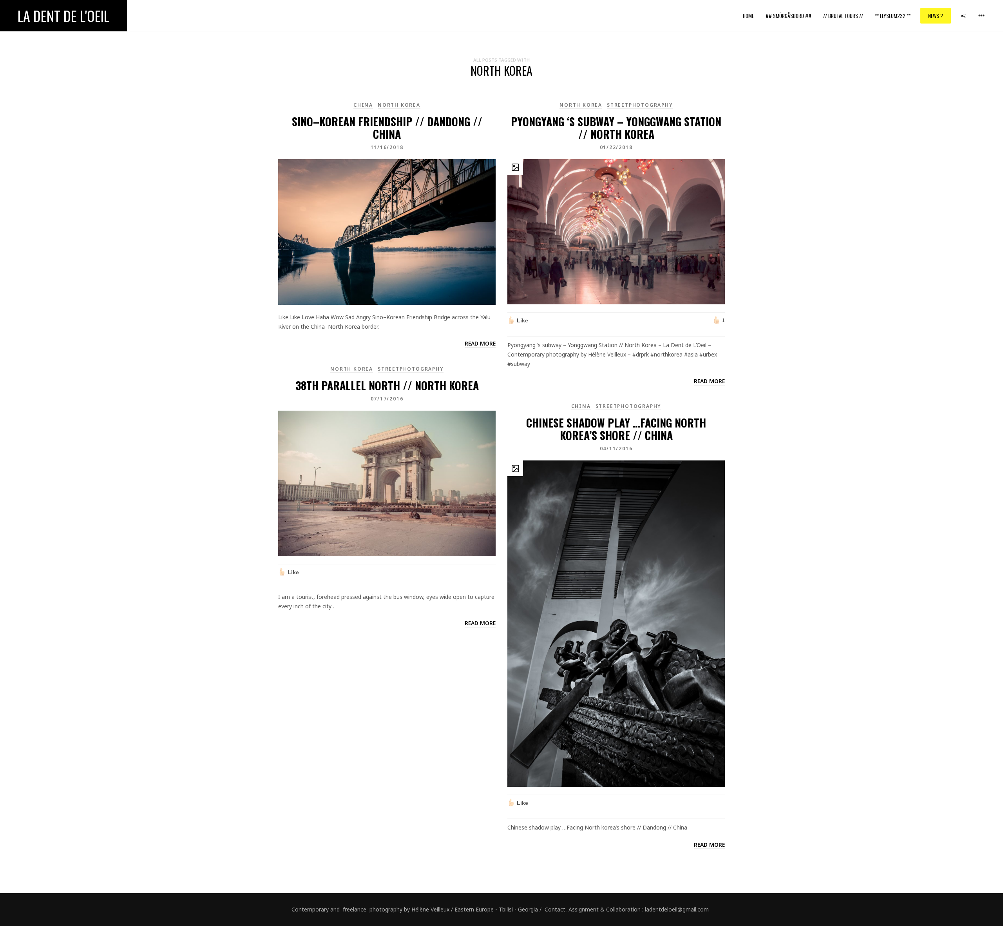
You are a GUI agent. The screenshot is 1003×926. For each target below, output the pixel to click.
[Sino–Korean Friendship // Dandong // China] (387, 231)
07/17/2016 (387, 398)
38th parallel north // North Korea (387, 385)
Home (748, 16)
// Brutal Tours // (843, 16)
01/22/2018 (616, 147)
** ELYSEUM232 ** (893, 16)
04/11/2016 (616, 448)
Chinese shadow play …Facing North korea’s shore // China (616, 429)
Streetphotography (640, 105)
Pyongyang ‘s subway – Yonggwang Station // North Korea (616, 127)
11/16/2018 (387, 147)
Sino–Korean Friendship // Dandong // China (387, 127)
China (363, 105)
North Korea (399, 105)
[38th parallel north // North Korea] (387, 482)
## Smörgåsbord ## (788, 16)
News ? (935, 16)
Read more (480, 343)
